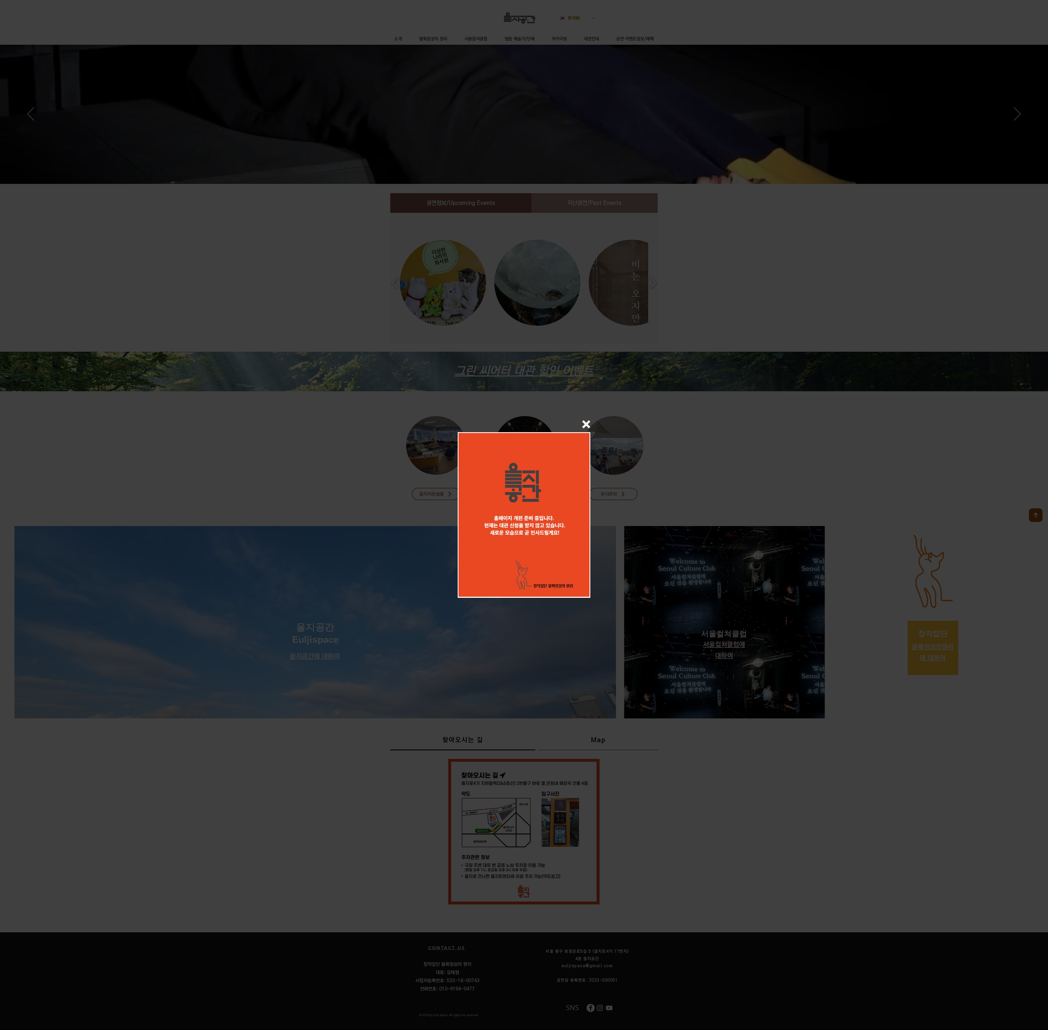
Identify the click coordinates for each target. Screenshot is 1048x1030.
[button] (586, 424)
